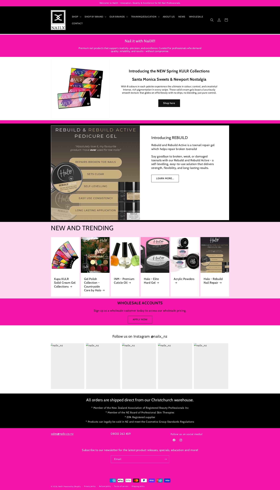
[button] (76, 16)
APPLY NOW (140, 319)
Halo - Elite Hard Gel (151, 280)
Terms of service (121, 486)
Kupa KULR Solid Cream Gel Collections (65, 282)
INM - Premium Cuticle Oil (124, 280)
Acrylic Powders (184, 279)
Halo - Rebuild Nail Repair (213, 280)
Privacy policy (90, 486)
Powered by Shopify (72, 486)
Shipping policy (138, 486)
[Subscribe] (165, 459)
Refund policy (105, 486)
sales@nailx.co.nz (62, 434)
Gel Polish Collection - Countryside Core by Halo (92, 284)
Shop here (169, 103)
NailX (60, 486)
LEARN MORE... (165, 178)
